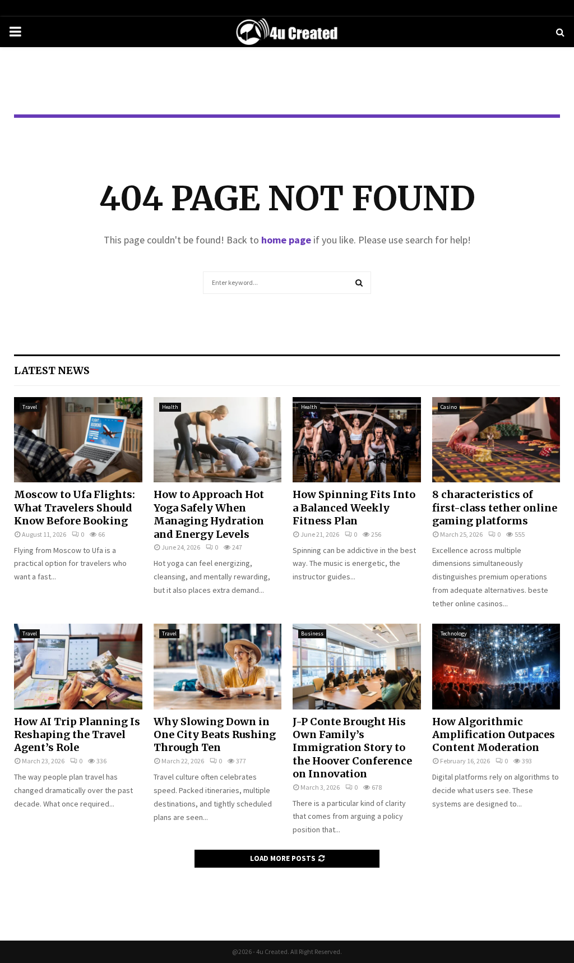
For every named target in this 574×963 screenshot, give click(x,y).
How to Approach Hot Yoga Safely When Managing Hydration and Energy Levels (209, 514)
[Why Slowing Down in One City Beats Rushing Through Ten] (218, 666)
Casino (449, 407)
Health (170, 407)
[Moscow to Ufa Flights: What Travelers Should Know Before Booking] (78, 439)
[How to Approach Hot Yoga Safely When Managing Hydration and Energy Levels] (218, 439)
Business (312, 633)
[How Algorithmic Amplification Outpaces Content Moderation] (496, 666)
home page (286, 239)
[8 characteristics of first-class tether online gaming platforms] (496, 439)
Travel (29, 407)
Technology (454, 633)
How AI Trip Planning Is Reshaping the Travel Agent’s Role (77, 734)
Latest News (52, 370)
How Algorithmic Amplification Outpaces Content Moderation (493, 734)
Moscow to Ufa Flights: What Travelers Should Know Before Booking (74, 507)
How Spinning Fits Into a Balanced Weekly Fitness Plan (354, 507)
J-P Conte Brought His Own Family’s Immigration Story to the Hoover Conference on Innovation (352, 748)
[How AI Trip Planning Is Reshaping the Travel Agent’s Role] (78, 666)
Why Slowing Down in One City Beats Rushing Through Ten (215, 734)
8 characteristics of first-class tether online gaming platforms (494, 507)
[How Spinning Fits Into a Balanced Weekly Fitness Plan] (357, 439)
